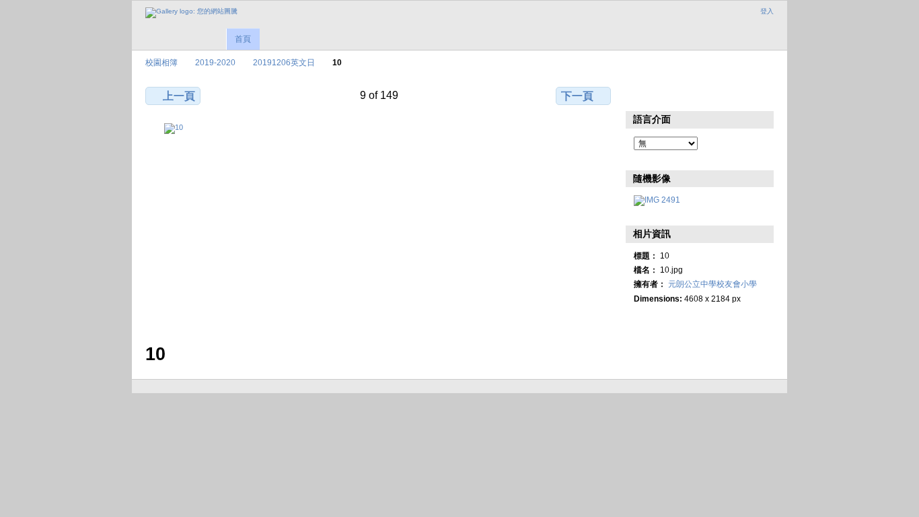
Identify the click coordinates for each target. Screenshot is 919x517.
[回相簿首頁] (191, 12)
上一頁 (179, 96)
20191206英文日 (284, 62)
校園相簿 (161, 62)
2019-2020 (215, 62)
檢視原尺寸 (640, 94)
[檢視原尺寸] (379, 225)
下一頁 (577, 96)
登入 (767, 11)
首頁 (243, 39)
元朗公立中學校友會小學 (712, 283)
